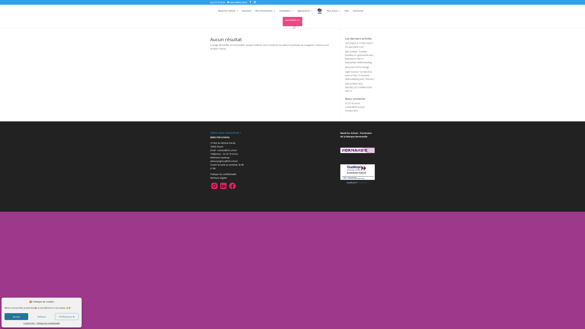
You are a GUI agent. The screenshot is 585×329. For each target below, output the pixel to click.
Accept (16, 316)
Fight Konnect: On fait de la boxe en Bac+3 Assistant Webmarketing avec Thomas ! (359, 75)
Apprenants (303, 11)
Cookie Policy (29, 323)
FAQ (347, 11)
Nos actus (332, 11)
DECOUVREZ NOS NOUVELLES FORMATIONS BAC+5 (358, 87)
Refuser (41, 316)
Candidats (284, 11)
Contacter (358, 11)
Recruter (246, 11)
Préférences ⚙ (67, 316)
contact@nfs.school (355, 107)
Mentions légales (218, 177)
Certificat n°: (352, 182)
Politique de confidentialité (48, 323)
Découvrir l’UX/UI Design (357, 67)
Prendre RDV (351, 110)
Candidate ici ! (292, 20)
